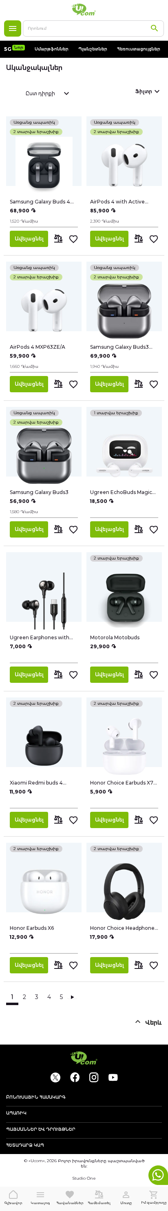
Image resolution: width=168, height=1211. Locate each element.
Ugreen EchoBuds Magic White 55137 (121, 492)
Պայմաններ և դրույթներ (40, 1130)
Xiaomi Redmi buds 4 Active (36, 783)
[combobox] (93, 28)
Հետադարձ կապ (25, 1145)
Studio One (84, 1178)
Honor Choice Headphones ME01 (123, 928)
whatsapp (158, 1175)
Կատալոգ (12, 28)
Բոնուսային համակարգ (36, 1097)
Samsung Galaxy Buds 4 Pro (40, 202)
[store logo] (84, 9)
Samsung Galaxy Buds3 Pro (119, 347)
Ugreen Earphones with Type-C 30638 (39, 637)
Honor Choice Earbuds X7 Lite (121, 783)
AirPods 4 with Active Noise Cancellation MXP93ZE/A (117, 202)
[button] (58, 239)
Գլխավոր (13, 1203)
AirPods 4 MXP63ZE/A (37, 347)
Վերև (153, 1022)
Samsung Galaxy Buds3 (39, 492)
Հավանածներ (70, 1203)
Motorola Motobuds (114, 637)
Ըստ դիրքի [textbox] (40, 93)
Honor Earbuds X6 (32, 928)
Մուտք (126, 1203)
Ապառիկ (16, 1113)
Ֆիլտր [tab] (143, 91)
